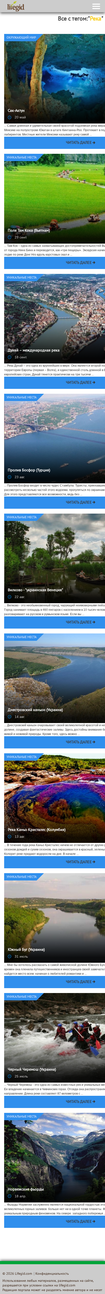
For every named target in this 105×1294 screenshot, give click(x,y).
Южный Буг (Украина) (26, 950)
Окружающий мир (21, 37)
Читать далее (79, 143)
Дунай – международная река (34, 350)
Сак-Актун (16, 111)
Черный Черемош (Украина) (32, 1069)
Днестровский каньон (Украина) (35, 710)
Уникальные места (22, 157)
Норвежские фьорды (26, 1189)
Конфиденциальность (52, 1273)
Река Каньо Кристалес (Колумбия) (36, 830)
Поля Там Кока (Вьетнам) (29, 230)
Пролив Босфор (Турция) (29, 470)
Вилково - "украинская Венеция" (35, 590)
